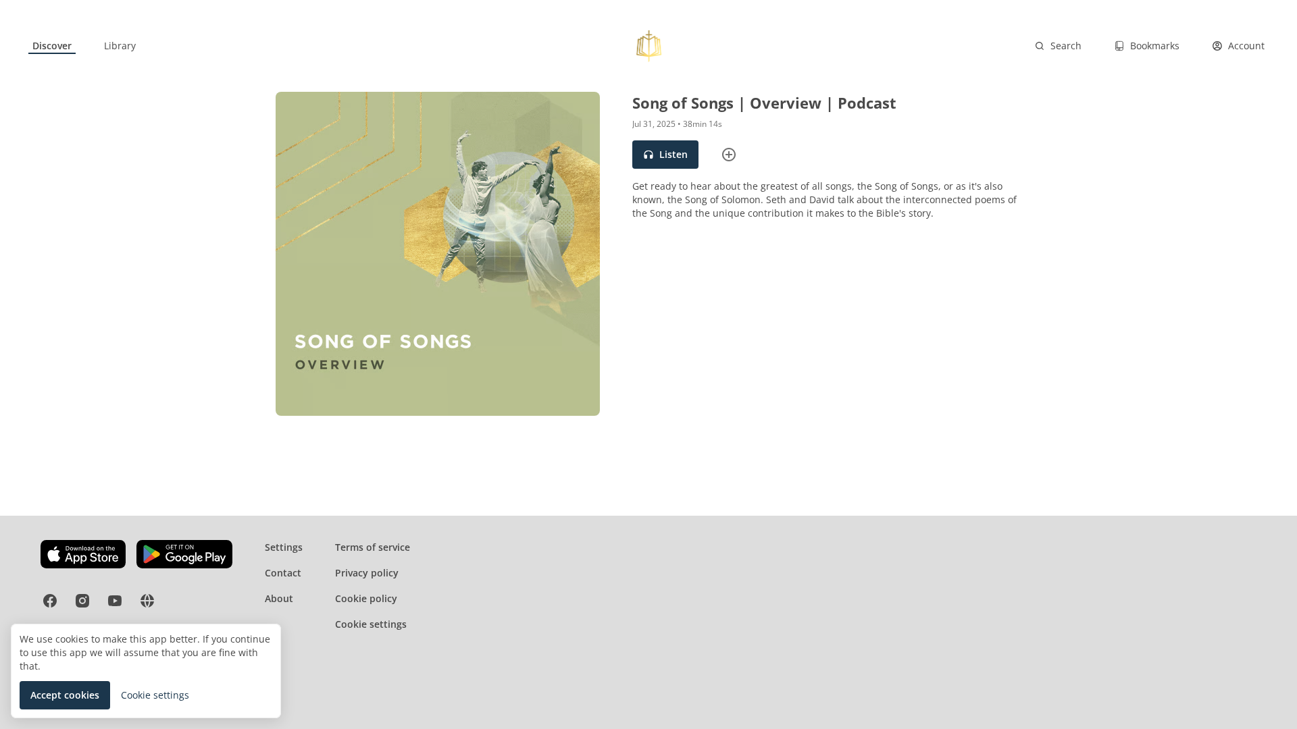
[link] (52, 46)
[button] (665, 154)
